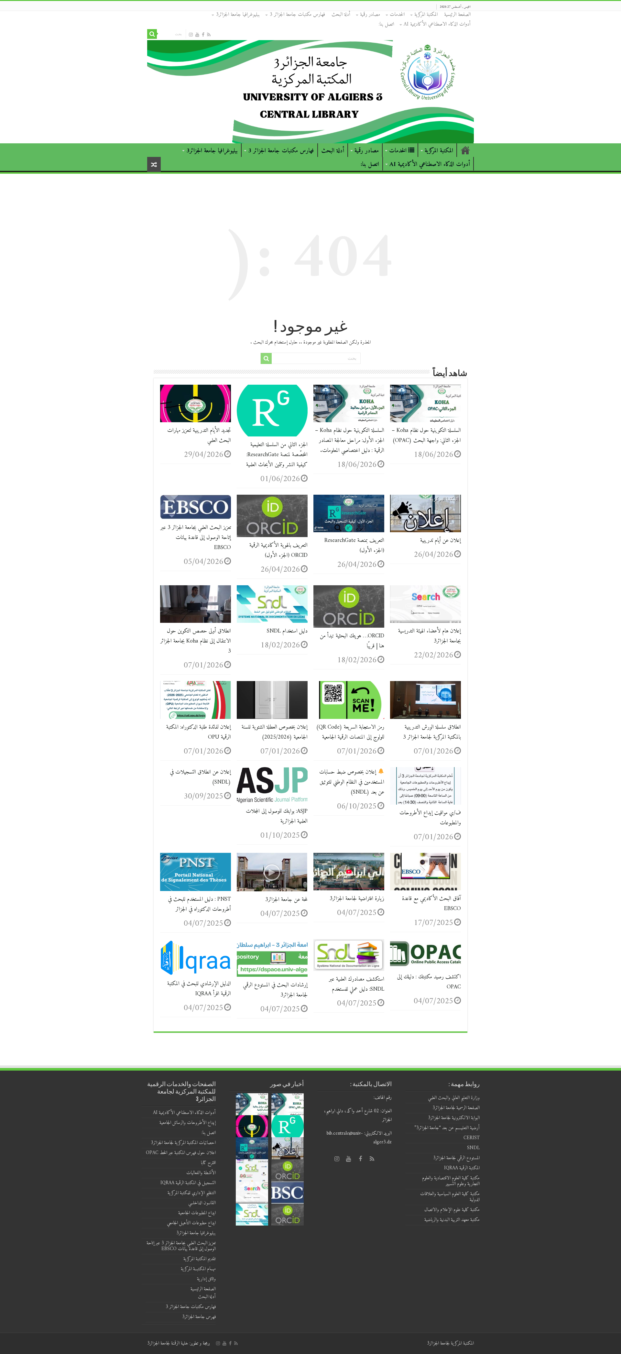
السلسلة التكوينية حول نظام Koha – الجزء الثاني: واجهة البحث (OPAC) (426, 435)
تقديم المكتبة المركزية (199, 1259)
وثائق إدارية (206, 1279)
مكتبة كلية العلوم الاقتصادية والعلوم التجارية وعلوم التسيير (451, 1181)
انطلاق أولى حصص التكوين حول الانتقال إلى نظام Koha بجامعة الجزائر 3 (195, 641)
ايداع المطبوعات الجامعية (197, 1213)
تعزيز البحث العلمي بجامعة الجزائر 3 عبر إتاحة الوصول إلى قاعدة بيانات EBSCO (195, 538)
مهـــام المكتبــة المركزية (198, 1269)
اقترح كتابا (208, 1163)
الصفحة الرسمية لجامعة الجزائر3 (455, 1108)
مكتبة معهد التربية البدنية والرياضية (451, 1220)
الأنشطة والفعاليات (201, 1173)
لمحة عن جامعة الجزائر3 (286, 900)
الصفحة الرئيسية (457, 14)
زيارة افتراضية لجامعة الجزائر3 (357, 899)
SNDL (473, 1148)
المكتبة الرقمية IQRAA (462, 1168)
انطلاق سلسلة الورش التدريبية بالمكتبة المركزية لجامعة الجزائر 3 (432, 732)
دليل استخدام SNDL (287, 631)
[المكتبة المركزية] (310, 77)
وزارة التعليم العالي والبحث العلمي (454, 1098)
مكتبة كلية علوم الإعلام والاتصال (452, 1209)
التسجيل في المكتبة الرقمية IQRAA (188, 1183)
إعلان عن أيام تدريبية (440, 540)
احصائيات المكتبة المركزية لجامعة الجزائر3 (183, 1143)
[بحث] (152, 34)
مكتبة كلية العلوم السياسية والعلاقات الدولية (450, 1197)
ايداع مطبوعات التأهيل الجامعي (191, 1223)
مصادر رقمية (370, 14)
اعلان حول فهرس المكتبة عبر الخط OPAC (181, 1153)
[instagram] (190, 34)
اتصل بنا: (386, 24)
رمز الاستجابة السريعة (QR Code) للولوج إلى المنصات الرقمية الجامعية (350, 732)
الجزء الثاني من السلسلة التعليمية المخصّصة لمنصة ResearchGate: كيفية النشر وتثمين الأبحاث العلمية (277, 455)
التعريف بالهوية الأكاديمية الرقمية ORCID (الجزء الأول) (278, 550)
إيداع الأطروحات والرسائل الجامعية (187, 1122)
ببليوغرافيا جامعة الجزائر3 (238, 14)
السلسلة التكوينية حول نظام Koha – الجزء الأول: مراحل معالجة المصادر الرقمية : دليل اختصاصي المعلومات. (349, 440)
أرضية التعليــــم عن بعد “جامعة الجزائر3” (447, 1128)
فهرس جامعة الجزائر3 (199, 1317)
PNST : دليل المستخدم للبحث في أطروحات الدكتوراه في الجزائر (199, 904)
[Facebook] (203, 34)
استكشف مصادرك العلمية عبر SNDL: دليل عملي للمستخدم (356, 984)
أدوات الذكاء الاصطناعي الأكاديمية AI (437, 24)
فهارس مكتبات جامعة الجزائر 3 (297, 14)
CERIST (471, 1138)
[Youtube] (197, 34)
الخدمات (397, 14)
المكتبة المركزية (426, 14)
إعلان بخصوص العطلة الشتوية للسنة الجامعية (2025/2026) (275, 732)
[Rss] (208, 34)
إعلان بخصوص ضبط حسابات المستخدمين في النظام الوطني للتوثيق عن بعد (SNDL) (351, 782)
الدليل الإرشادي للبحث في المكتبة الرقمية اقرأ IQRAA (199, 989)
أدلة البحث (341, 14)
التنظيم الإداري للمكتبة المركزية (192, 1193)
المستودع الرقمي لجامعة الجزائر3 (456, 1158)
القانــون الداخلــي (202, 1203)
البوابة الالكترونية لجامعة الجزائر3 (454, 1118)
